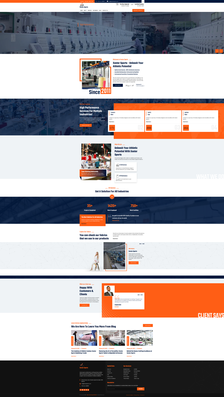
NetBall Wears (126, 372)
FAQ (108, 374)
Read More (111, 121)
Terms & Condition (129, 395)
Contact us (105, 10)
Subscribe (141, 389)
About (85, 10)
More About (118, 85)
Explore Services (85, 125)
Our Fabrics (95, 10)
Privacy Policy (110, 376)
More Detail (133, 262)
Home (81, 10)
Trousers (135, 372)
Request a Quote (138, 10)
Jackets (135, 376)
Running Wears (137, 371)
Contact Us (83, 47)
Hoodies (135, 374)
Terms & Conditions (111, 378)
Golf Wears (125, 374)
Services (90, 10)
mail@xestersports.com (113, 1)
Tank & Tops (136, 378)
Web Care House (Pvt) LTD (91, 394)
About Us (109, 369)
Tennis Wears (126, 378)
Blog (100, 10)
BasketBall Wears (126, 371)
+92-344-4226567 (101, 1)
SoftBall (135, 369)
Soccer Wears (126, 376)
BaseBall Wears (126, 369)
